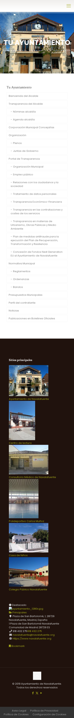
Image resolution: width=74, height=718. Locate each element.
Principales (19, 612)
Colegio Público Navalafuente (28, 589)
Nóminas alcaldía (24, 112)
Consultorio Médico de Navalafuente (32, 477)
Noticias (14, 310)
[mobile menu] (68, 6)
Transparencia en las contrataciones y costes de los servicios (37, 211)
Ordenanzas (21, 279)
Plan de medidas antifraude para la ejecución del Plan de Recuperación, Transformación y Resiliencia (35, 240)
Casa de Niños (18, 555)
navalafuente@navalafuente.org (34, 635)
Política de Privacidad (44, 711)
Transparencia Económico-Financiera (37, 202)
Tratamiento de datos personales (34, 194)
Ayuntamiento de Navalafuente (29, 399)
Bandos (18, 287)
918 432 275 (34, 631)
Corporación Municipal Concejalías (31, 127)
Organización (17, 135)
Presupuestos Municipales (25, 295)
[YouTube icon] (41, 693)
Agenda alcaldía (24, 119)
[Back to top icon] (37, 676)
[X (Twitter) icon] (37, 693)
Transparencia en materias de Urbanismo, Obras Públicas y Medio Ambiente (33, 225)
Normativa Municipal (22, 263)
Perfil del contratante (22, 303)
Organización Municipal (28, 167)
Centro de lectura (20, 443)
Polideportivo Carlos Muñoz (26, 521)
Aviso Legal (19, 711)
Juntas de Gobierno (25, 151)
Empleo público (23, 174)
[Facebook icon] (32, 693)
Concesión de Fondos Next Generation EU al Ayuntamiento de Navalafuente (37, 253)
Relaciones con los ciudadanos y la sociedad (34, 184)
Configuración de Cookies (49, 714)
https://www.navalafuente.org (32, 638)
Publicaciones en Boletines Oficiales (32, 318)
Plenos (17, 143)
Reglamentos (21, 271)
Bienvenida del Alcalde (23, 96)
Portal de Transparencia (24, 159)
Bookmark (18, 646)
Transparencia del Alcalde (26, 104)
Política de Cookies (16, 714)
